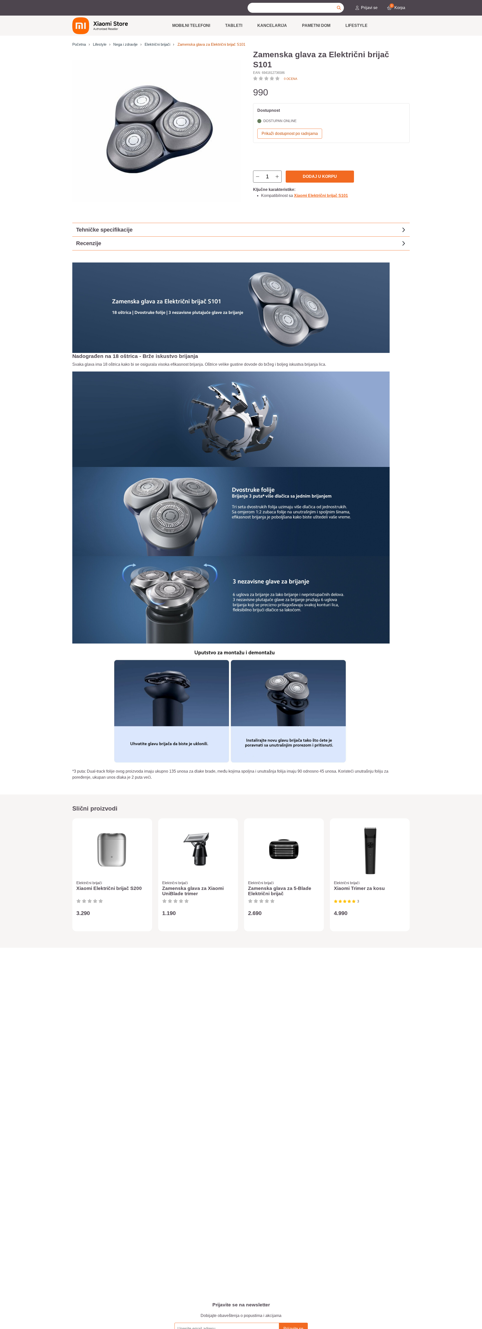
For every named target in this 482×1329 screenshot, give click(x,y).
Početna (79, 44)
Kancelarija (272, 25)
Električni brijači (157, 44)
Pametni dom (316, 25)
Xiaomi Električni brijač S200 (109, 888)
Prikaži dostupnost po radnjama (290, 133)
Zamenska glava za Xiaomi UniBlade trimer (193, 891)
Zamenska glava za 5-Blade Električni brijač (279, 891)
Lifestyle (356, 25)
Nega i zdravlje (125, 44)
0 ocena (290, 79)
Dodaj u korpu (320, 176)
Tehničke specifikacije (104, 230)
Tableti (233, 25)
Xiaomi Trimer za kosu (359, 888)
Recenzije (88, 243)
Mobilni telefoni (191, 25)
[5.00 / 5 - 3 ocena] (344, 901)
